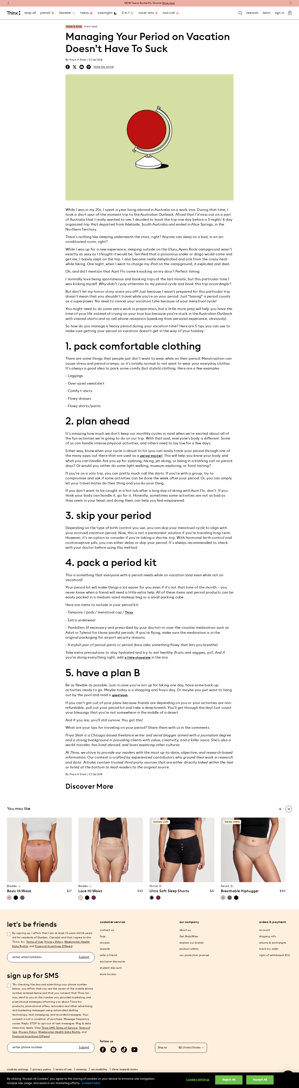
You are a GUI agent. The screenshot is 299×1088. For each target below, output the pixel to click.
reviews (105, 942)
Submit (84, 957)
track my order (268, 949)
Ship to (162, 1047)
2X (64, 868)
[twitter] (74, 67)
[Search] (240, 13)
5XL (115, 876)
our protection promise (194, 955)
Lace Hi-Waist (90, 891)
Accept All (260, 1079)
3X (35, 876)
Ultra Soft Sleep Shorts (169, 891)
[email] (81, 67)
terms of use (64, 1069)
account (264, 930)
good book (120, 695)
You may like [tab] (18, 809)
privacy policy (42, 1069)
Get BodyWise (188, 936)
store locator (108, 974)
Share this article (103, 67)
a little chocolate (138, 657)
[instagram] (113, 1050)
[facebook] (67, 67)
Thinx (129, 612)
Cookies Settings (197, 1079)
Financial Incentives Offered (53, 946)
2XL (127, 868)
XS (14, 868)
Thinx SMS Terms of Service (59, 1028)
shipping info (267, 936)
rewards (105, 949)
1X (56, 868)
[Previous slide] (280, 809)
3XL (135, 868)
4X (43, 876)
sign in (279, 12)
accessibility (99, 1069)
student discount (111, 968)
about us (185, 930)
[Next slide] (288, 809)
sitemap (81, 1069)
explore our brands (191, 942)
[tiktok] (124, 1050)
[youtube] (134, 1050)
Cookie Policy (91, 1083)
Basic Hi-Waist (19, 891)
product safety (189, 949)
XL (47, 868)
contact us (107, 930)
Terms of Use (34, 942)
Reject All (228, 1079)
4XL (106, 876)
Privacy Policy (53, 942)
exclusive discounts (112, 961)
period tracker (151, 455)
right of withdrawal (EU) (274, 955)
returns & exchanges (272, 942)
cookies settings (17, 1069)
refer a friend (108, 955)
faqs (103, 936)
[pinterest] (88, 67)
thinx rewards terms (125, 1069)
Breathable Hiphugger (240, 891)
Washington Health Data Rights (59, 1032)
